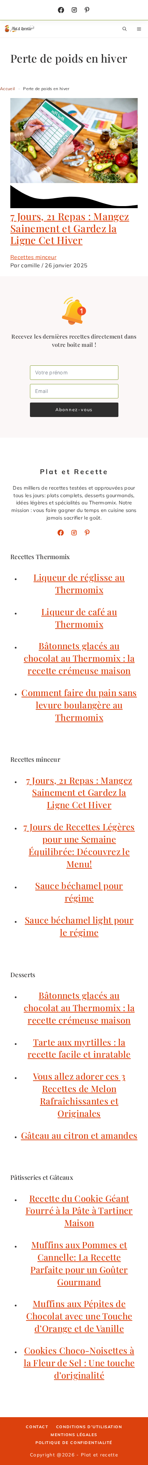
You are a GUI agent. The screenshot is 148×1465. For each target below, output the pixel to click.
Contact (37, 1426)
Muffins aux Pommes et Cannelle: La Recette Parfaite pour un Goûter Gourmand (79, 1263)
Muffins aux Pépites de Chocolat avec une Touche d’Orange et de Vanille (79, 1315)
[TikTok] (87, 10)
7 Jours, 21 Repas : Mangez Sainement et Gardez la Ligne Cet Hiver (69, 228)
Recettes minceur (33, 257)
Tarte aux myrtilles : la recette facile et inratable (79, 1048)
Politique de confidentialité (74, 1442)
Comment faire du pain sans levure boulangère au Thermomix (79, 704)
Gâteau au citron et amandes (79, 1135)
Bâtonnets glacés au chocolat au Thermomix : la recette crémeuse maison (79, 658)
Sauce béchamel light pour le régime (79, 926)
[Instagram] (74, 10)
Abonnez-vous (74, 409)
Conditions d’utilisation (89, 1426)
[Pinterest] (87, 533)
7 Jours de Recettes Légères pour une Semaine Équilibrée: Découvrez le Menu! (79, 845)
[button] (124, 29)
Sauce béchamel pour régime (79, 891)
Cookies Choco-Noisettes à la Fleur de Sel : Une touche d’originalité (79, 1362)
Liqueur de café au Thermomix (79, 618)
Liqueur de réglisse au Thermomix (79, 583)
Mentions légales (74, 1434)
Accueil (7, 88)
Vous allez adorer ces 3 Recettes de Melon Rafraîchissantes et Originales (79, 1094)
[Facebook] (61, 10)
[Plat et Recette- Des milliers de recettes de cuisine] (19, 29)
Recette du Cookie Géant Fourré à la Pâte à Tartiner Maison (79, 1210)
